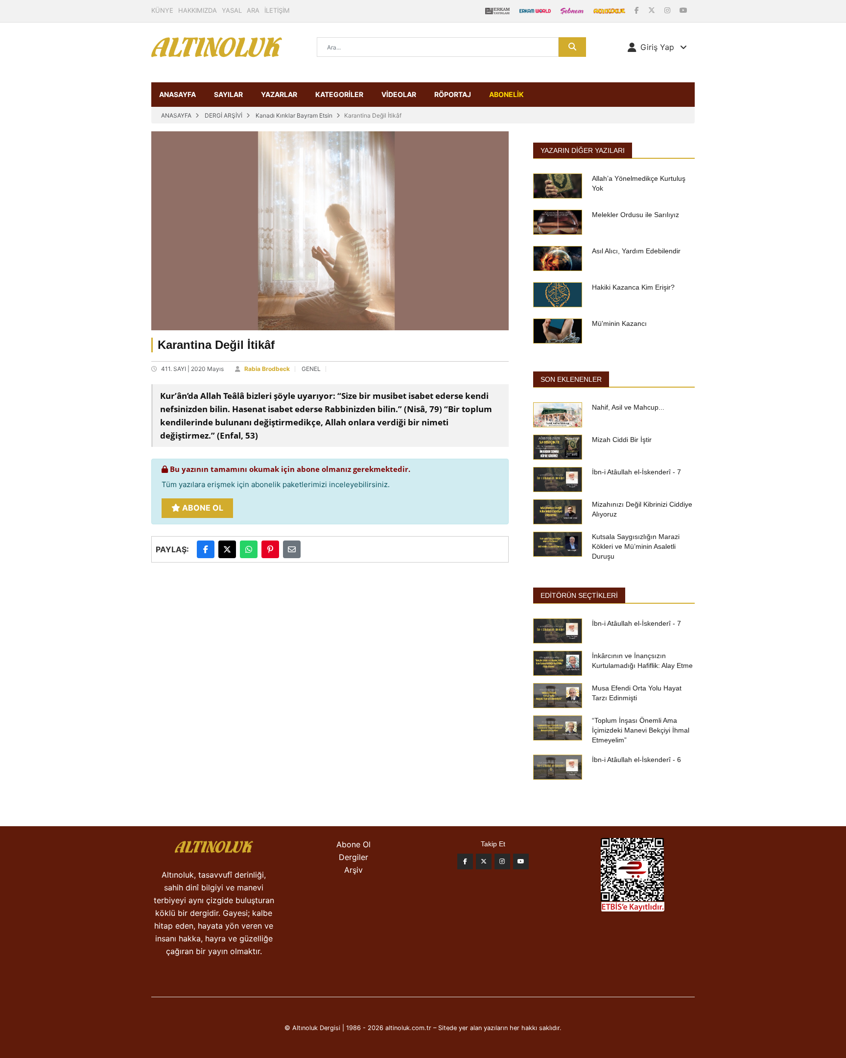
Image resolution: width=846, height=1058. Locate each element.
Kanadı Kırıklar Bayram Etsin (294, 115)
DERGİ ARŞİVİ (223, 115)
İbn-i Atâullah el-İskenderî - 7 (636, 472)
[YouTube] (683, 10)
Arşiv (353, 870)
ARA (253, 10)
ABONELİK (506, 94)
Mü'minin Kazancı (619, 323)
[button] (657, 47)
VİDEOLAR (398, 94)
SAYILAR (228, 94)
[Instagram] (668, 10)
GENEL (311, 368)
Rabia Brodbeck (267, 368)
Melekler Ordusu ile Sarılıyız (635, 215)
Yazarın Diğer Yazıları (582, 150)
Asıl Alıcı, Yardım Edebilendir (636, 251)
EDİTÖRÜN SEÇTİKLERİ (579, 595)
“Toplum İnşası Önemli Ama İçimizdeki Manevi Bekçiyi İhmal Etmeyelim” (640, 730)
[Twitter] (484, 861)
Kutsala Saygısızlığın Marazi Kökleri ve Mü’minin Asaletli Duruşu (636, 546)
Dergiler (353, 857)
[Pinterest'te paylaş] (270, 549)
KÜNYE (162, 10)
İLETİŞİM (277, 10)
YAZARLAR (279, 94)
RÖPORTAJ (452, 94)
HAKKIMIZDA (197, 10)
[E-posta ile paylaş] (292, 549)
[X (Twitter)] (652, 10)
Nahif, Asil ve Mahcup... (628, 407)
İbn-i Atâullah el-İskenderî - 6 (636, 759)
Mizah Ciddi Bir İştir (622, 439)
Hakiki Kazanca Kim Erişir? (633, 287)
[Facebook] (637, 10)
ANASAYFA (177, 94)
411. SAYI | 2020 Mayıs (192, 368)
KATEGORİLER (339, 94)
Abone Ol (201, 508)
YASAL (232, 10)
